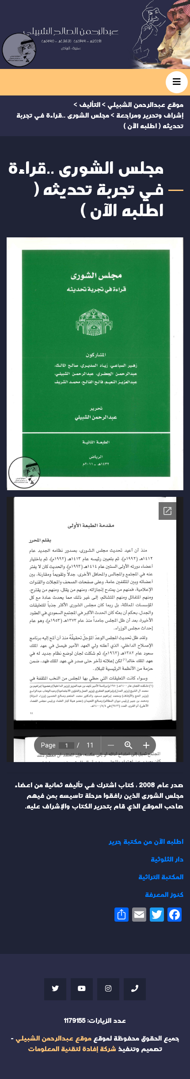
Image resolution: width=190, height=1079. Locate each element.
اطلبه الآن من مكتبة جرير (146, 842)
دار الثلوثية (167, 859)
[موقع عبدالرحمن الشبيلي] (95, 34)
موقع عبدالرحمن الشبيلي (53, 1038)
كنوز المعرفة (164, 895)
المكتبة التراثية (160, 877)
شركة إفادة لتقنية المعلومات (72, 1049)
